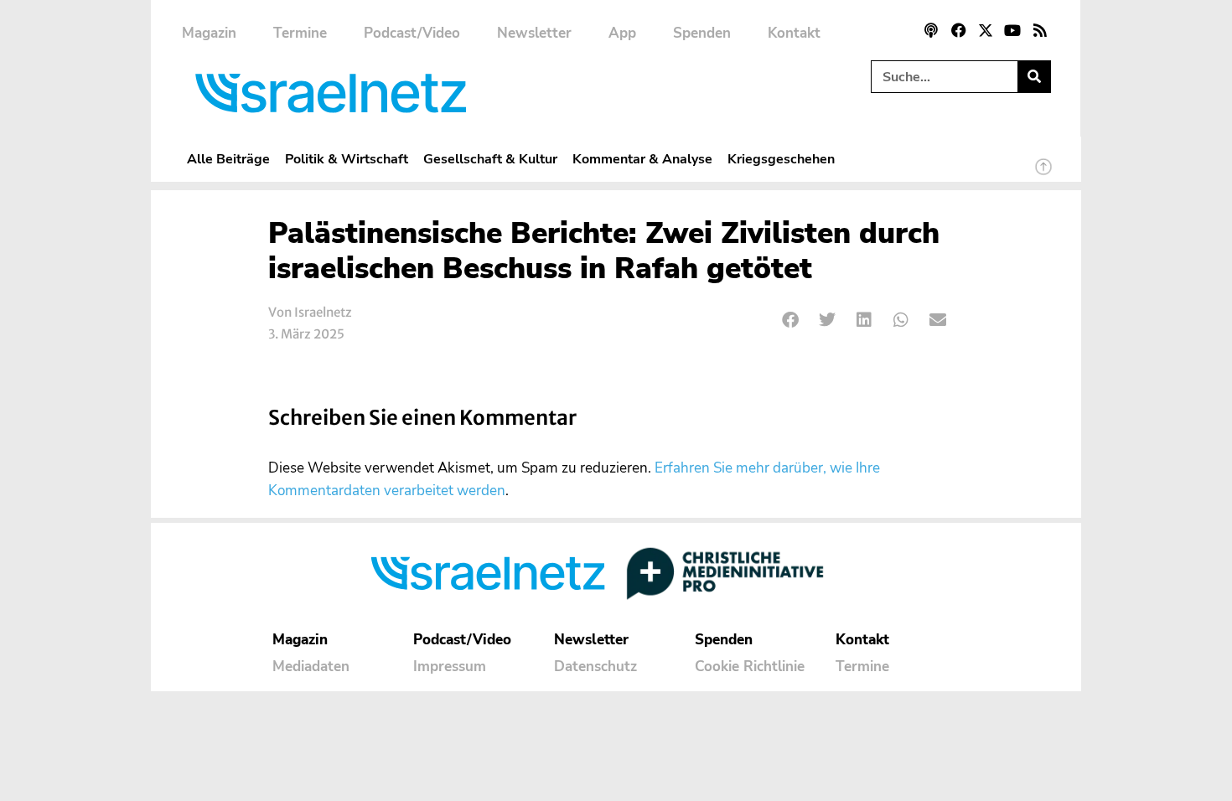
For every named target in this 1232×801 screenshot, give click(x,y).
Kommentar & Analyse (642, 159)
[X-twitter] (985, 30)
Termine (300, 33)
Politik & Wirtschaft (346, 159)
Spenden (702, 33)
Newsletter (534, 33)
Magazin (209, 33)
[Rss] (1040, 30)
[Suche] (1033, 76)
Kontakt (794, 33)
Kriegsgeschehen (781, 159)
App (622, 33)
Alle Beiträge (228, 159)
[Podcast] (931, 30)
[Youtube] (1012, 30)
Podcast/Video (412, 33)
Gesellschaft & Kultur (490, 159)
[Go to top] (1043, 174)
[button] (791, 320)
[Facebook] (958, 30)
